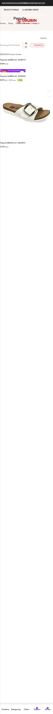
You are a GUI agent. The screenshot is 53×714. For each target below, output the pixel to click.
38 (26, 43)
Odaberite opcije (49, 94)
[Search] (35, 6)
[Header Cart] (50, 6)
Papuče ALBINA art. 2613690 (13, 76)
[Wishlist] (45, 6)
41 (26, 47)
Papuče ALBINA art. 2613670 (13, 60)
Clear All (39, 45)
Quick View (49, 89)
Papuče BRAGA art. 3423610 (12, 143)
